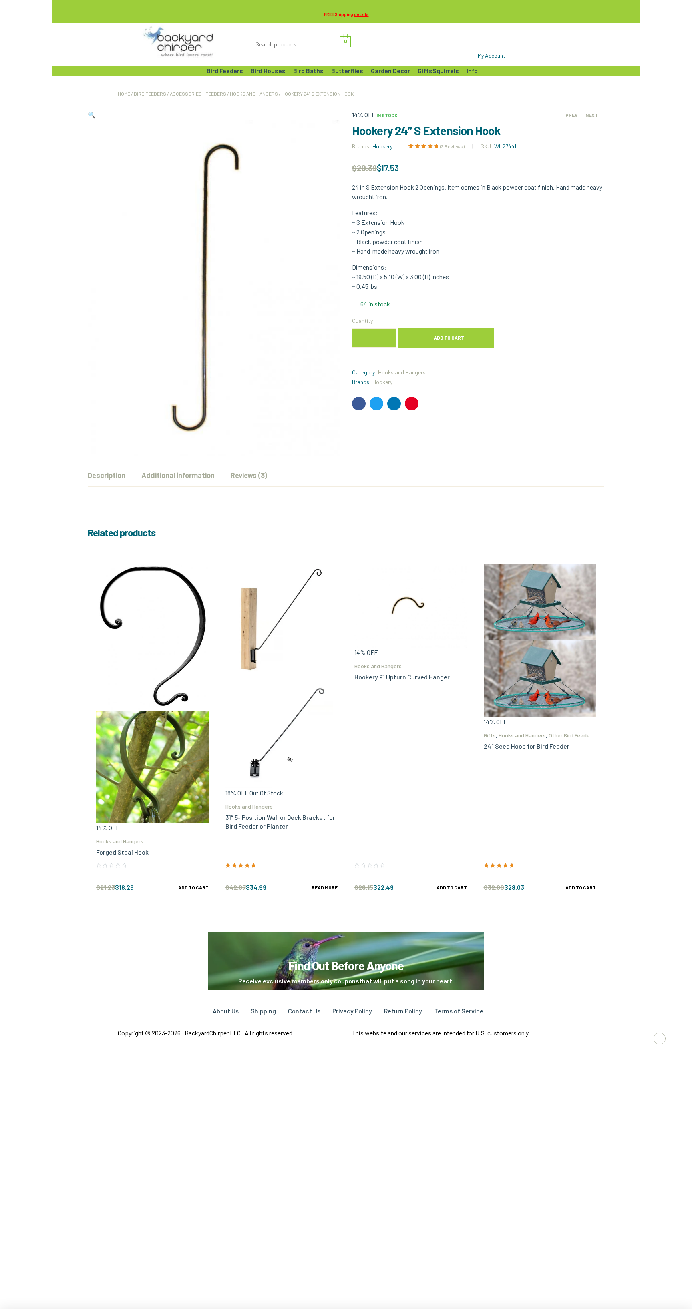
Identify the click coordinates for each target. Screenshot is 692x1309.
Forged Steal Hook (122, 852)
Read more (325, 887)
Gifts (490, 735)
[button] (92, 114)
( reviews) (452, 146)
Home (124, 93)
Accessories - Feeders (198, 93)
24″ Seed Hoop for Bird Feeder (526, 746)
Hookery (382, 146)
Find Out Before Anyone (346, 965)
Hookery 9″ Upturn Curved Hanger (402, 677)
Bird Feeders (150, 93)
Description (106, 475)
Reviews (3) (249, 475)
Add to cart (449, 337)
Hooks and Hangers (254, 93)
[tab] (106, 475)
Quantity (362, 320)
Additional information (178, 475)
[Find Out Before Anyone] (346, 943)
